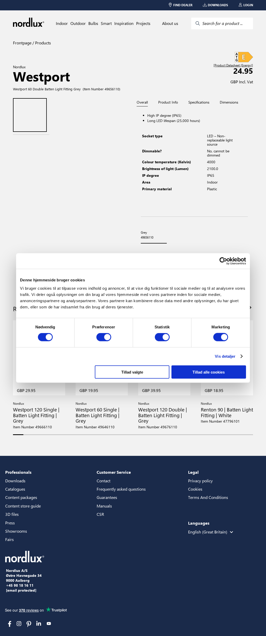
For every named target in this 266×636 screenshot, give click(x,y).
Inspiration (124, 23)
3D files (12, 514)
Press (10, 522)
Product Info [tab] (168, 102)
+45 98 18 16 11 (20, 585)
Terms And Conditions (208, 497)
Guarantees (107, 497)
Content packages (21, 497)
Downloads (15, 480)
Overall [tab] (142, 102)
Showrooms (16, 531)
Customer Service (114, 472)
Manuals (104, 506)
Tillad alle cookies (208, 372)
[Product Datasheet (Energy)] (233, 65)
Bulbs (93, 23)
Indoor (62, 23)
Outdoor (78, 23)
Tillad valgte (132, 372)
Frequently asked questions (121, 489)
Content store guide (23, 506)
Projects (143, 23)
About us (170, 23)
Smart (106, 23)
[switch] (103, 337)
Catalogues (15, 489)
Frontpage (22, 42)
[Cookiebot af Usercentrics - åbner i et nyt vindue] (223, 261)
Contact (103, 480)
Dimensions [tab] (229, 102)
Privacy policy (200, 480)
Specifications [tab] (198, 102)
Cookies (195, 489)
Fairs (9, 539)
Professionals (18, 472)
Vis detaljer (225, 356)
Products (42, 42)
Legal (193, 472)
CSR (100, 514)
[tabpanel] (194, 161)
